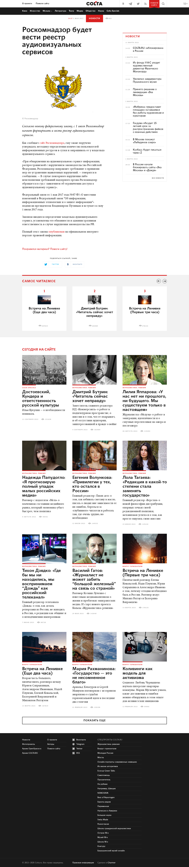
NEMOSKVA (102, 793)
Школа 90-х (102, 842)
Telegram (80, 744)
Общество (90, 11)
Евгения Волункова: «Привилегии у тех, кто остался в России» (92, 484)
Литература (60, 11)
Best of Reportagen (106, 797)
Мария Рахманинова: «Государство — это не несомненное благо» (94, 675)
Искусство (35, 11)
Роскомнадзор (31, 119)
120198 (97, 707)
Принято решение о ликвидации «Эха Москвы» (145, 92)
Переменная (103, 806)
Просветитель (103, 780)
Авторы (50, 744)
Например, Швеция (106, 789)
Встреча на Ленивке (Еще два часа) (44, 310)
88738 (43, 622)
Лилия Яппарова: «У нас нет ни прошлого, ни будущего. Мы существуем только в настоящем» (144, 401)
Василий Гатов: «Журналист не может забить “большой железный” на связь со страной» (94, 579)
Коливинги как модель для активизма (138, 673)
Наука (101, 11)
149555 (95, 523)
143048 (93, 613)
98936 (45, 517)
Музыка (46, 11)
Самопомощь (103, 775)
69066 (146, 706)
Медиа (80, 11)
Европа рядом (104, 802)
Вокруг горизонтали (132, 566)
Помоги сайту (42, 4)
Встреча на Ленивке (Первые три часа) (145, 310)
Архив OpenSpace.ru (31, 749)
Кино (24, 11)
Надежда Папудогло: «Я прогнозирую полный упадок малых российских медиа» (43, 486)
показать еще (94, 720)
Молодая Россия (105, 753)
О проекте (27, 4)
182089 (95, 326)
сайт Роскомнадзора (52, 143)
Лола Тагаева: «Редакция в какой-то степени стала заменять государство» (145, 486)
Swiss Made (102, 820)
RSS (78, 753)
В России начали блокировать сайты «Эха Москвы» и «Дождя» (147, 167)
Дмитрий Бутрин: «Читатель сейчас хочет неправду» (90, 396)
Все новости (158, 178)
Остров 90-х (103, 833)
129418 (145, 524)
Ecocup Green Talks (106, 771)
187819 (45, 326)
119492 (147, 431)
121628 (48, 419)
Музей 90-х (102, 837)
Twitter (79, 749)
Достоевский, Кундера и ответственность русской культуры (40, 399)
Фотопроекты (28, 744)
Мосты (100, 757)
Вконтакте (81, 740)
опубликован (57, 232)
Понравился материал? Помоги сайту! (44, 249)
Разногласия (103, 824)
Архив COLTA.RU (30, 753)
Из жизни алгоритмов (107, 766)
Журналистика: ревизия (84, 387)
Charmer (111, 863)
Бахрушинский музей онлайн (111, 851)
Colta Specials (113, 11)
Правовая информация (83, 863)
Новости (94, 18)
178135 (145, 326)
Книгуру (101, 846)
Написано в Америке (107, 811)
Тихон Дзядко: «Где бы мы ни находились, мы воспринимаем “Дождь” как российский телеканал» (41, 584)
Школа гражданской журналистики (114, 829)
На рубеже (102, 784)
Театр (71, 11)
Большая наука (104, 815)
